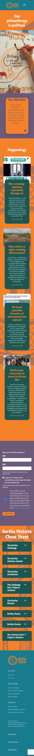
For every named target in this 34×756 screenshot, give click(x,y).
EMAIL (4, 464)
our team (11, 678)
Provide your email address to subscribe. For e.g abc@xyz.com (15, 473)
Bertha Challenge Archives (16, 709)
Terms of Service (13, 742)
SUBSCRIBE (8, 513)
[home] (12, 5)
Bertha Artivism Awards (15, 691)
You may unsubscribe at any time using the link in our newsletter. (16, 486)
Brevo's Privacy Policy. (22, 508)
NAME (4, 456)
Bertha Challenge (13, 688)
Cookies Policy (12, 749)
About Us (11, 675)
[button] (23, 5)
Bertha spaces (13, 696)
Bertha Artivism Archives (16, 712)
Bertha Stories (12, 706)
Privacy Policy (12, 734)
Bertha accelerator (14, 693)
